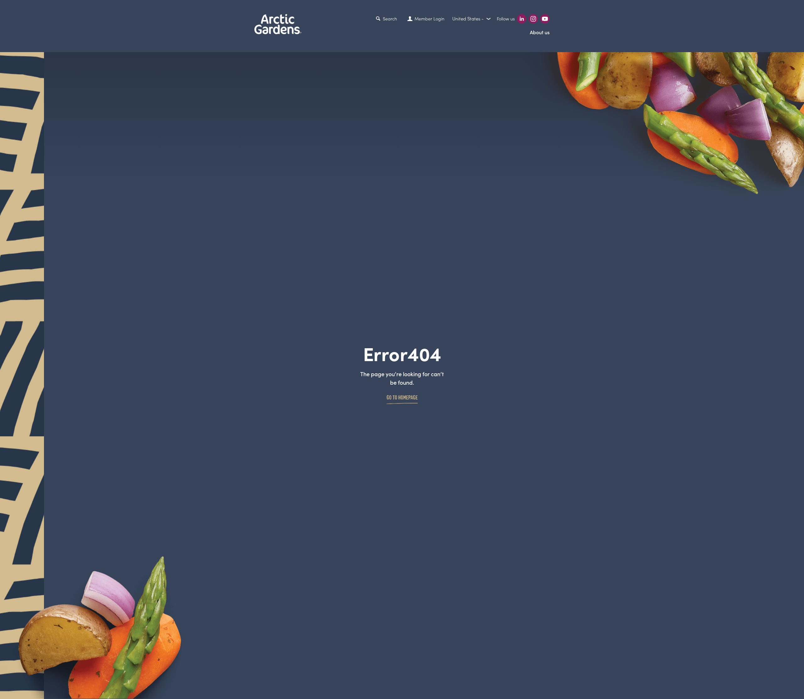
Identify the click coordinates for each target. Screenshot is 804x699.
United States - (468, 19)
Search (390, 19)
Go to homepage (402, 397)
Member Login (429, 19)
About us (540, 32)
